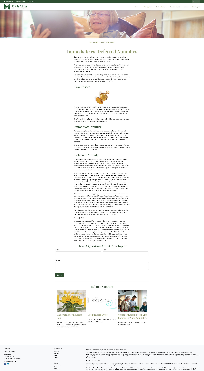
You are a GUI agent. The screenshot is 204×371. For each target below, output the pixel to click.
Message (58, 260)
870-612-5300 (32, 1)
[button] (137, 6)
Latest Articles (57, 365)
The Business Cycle (97, 314)
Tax (54, 359)
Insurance (55, 357)
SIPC (154, 363)
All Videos (55, 367)
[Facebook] (198, 1)
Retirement (56, 351)
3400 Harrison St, (15, 1)
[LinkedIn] (194, 1)
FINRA (151, 363)
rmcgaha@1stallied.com (10, 361)
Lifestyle (55, 363)
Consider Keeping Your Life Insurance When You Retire (132, 316)
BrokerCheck (123, 349)
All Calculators (57, 369)
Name (57, 250)
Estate (55, 355)
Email (105, 250)
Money (55, 361)
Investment (56, 353)
